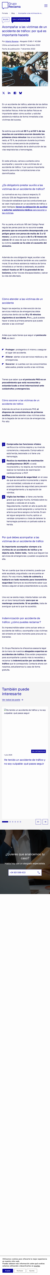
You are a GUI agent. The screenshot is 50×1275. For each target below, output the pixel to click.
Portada (5, 13)
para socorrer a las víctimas (25, 209)
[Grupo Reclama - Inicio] (11, 5)
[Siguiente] (45, 821)
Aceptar (8, 1271)
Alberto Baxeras (11, 41)
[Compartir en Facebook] (14, 93)
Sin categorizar (21, 19)
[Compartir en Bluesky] (20, 93)
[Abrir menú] (46, 6)
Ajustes (31, 1271)
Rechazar (20, 1271)
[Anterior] (38, 821)
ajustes (37, 1266)
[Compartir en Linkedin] (9, 93)
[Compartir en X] (3, 93)
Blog (13, 13)
